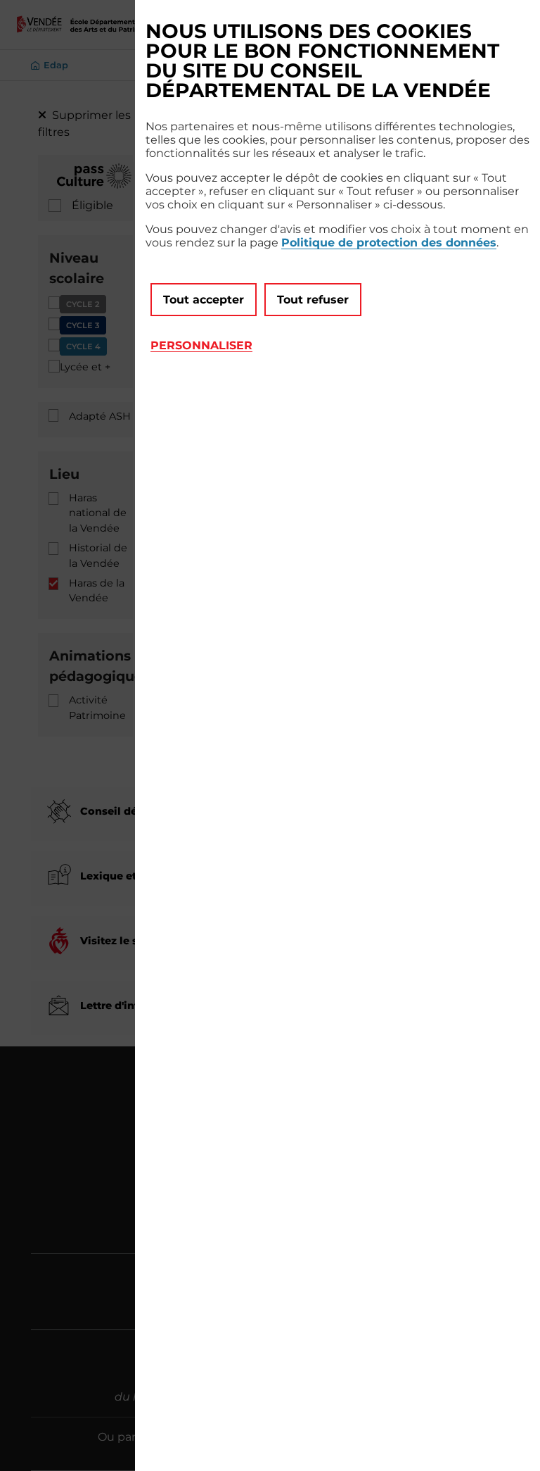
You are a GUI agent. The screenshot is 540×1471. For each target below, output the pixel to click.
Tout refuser (313, 299)
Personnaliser (201, 345)
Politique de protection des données (388, 242)
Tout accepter (203, 299)
